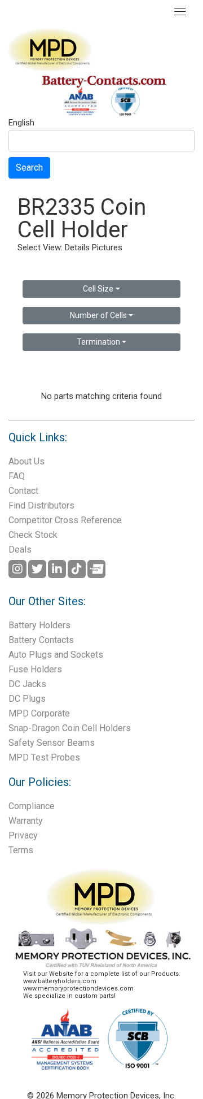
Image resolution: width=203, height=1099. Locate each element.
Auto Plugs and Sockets (55, 654)
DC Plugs (27, 698)
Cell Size (98, 288)
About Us (26, 461)
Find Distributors (41, 505)
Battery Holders (39, 625)
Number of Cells (98, 315)
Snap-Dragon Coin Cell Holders (69, 728)
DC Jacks (27, 684)
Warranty (25, 820)
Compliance (31, 806)
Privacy (23, 835)
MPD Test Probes (44, 757)
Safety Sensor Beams (51, 742)
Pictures (107, 247)
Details (77, 247)
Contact (23, 490)
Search (29, 167)
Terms (20, 850)
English (21, 123)
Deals (20, 549)
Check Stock (33, 534)
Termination (98, 341)
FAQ (16, 476)
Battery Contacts (41, 640)
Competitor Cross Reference (65, 520)
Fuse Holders (35, 669)
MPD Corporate (39, 713)
